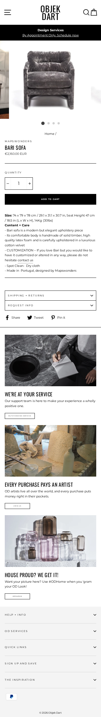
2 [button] (48, 123)
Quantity (13, 172)
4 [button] (59, 123)
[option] (50, 33)
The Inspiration (20, 679)
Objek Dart (50, 12)
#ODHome (17, 596)
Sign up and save (21, 663)
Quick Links (16, 647)
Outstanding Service (19, 416)
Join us (17, 506)
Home (49, 134)
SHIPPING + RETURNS (26, 295)
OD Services (16, 631)
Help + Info (15, 614)
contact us (25, 260)
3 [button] (53, 123)
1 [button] (43, 123)
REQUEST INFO (21, 305)
